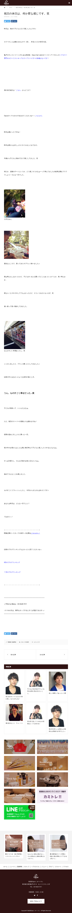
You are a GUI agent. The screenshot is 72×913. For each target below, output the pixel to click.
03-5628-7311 (22, 604)
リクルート (58, 866)
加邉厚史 (14, 642)
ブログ (51, 866)
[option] (14, 847)
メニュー (44, 866)
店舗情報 (19, 866)
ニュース (12, 866)
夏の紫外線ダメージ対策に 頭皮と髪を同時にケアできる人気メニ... (36, 856)
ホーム (5, 866)
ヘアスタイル (35, 866)
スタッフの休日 (14, 16)
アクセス (66, 866)
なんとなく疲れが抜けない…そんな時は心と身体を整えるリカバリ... (13, 856)
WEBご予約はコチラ (36, 901)
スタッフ (26, 866)
